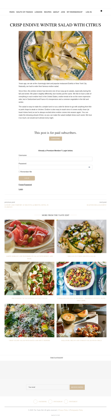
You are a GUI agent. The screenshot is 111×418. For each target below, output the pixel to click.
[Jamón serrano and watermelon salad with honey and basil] (29, 236)
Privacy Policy (63, 410)
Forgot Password (25, 185)
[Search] (96, 12)
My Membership (74, 12)
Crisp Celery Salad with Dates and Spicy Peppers (29, 340)
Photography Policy (76, 410)
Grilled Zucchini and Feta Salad (81, 256)
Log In (89, 12)
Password (22, 164)
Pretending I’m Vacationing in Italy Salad (29, 298)
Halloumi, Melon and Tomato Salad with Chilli (81, 340)
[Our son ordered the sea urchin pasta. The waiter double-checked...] (46, 370)
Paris (12, 12)
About (56, 12)
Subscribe (55, 138)
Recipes (47, 12)
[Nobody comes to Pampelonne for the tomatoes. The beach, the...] (101, 370)
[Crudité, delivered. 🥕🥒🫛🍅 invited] (9, 370)
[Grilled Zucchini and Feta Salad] (81, 236)
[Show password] (89, 167)
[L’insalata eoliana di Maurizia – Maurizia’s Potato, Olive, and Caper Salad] (81, 278)
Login (21, 189)
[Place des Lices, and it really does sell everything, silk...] (65, 370)
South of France (24, 12)
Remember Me (26, 172)
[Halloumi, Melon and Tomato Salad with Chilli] (81, 320)
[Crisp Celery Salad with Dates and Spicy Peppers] (29, 320)
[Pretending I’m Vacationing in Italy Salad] (29, 278)
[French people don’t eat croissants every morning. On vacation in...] (28, 370)
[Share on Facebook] (53, 197)
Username (23, 155)
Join (63, 12)
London (38, 12)
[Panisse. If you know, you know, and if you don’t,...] (83, 370)
